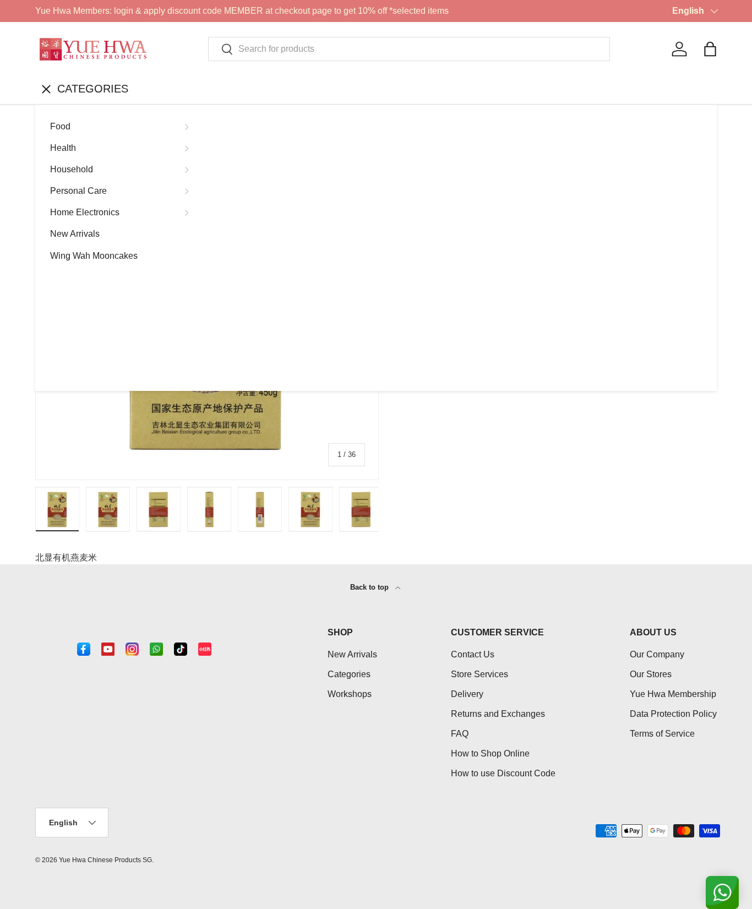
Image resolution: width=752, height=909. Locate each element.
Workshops (350, 694)
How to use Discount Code (503, 773)
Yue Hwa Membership (673, 694)
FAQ (459, 733)
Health (63, 148)
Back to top (370, 587)
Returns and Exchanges (498, 714)
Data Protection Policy (673, 714)
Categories (349, 674)
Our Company (657, 654)
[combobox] (409, 49)
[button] (710, 49)
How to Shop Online (490, 753)
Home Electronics (84, 212)
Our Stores (651, 674)
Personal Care (78, 190)
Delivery (467, 694)
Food (60, 126)
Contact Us (472, 654)
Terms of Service (662, 733)
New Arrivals (75, 233)
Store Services (479, 674)
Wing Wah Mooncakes (94, 255)
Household (71, 169)
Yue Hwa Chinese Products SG (105, 860)
